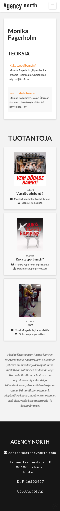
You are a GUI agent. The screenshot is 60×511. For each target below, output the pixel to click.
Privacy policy (30, 491)
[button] (52, 5)
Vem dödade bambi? (22, 93)
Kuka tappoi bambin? (23, 65)
